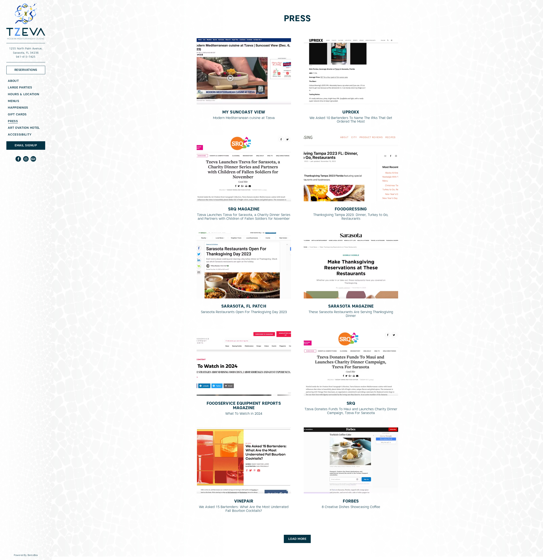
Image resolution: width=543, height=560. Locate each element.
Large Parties (20, 87)
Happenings (18, 107)
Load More (299, 539)
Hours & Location (23, 94)
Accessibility (19, 134)
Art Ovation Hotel (24, 128)
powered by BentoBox (33, 555)
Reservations (29, 70)
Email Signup (26, 145)
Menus (13, 101)
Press (13, 121)
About (13, 81)
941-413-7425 (25, 56)
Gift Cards (18, 114)
